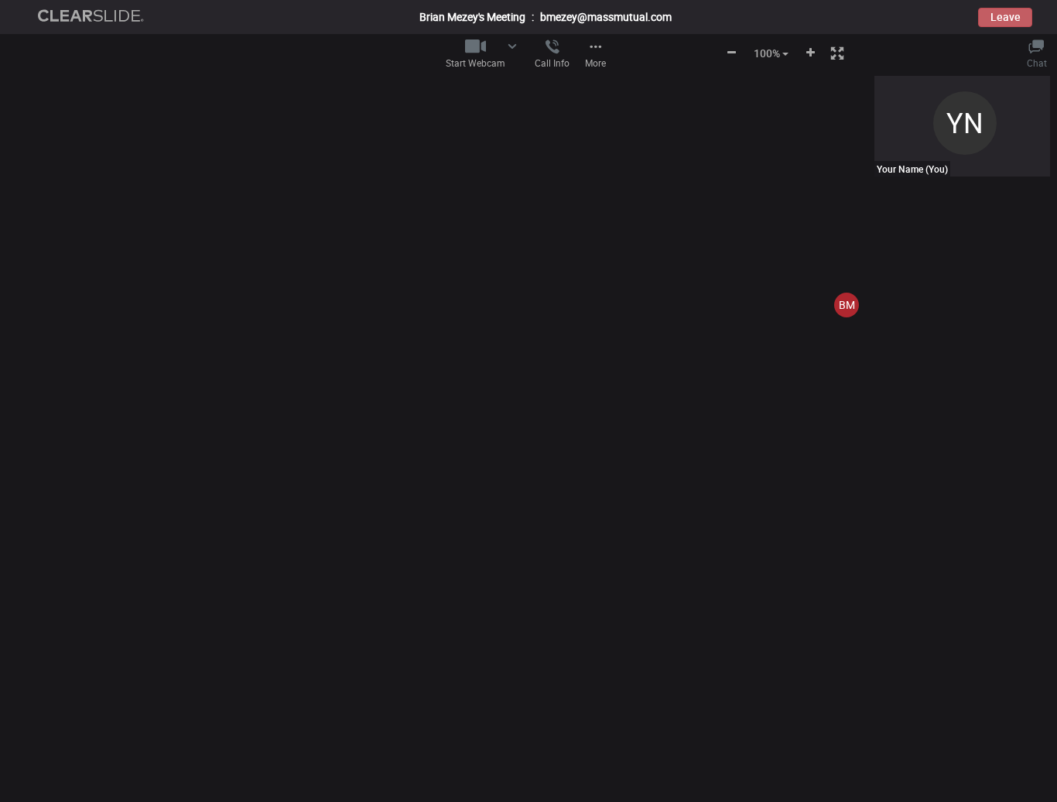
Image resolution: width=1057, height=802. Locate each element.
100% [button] (767, 53)
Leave (1005, 16)
